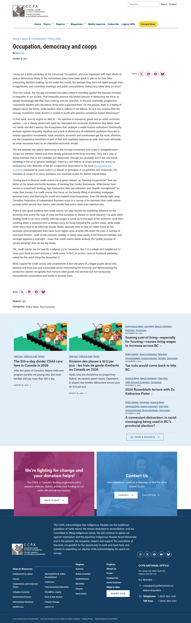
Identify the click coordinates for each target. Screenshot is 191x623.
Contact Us (112, 577)
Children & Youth (30, 356)
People (110, 573)
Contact (173, 4)
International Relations (23, 602)
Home (37, 24)
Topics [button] (46, 24)
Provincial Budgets (132, 358)
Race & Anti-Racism (150, 410)
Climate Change (52, 602)
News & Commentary (34, 38)
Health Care (18, 606)
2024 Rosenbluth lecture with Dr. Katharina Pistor (150, 391)
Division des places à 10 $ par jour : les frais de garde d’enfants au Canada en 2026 (94, 365)
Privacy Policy (87, 619)
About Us (111, 568)
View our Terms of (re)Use (70, 619)
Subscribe (113, 24)
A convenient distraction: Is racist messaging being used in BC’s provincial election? (150, 421)
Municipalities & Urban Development (55, 575)
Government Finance (22, 597)
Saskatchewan (82, 578)
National (79, 568)
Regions (80, 564)
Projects (111, 564)
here (52, 169)
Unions (16, 579)
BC (24, 301)
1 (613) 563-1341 (167, 596)
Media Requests (114, 582)
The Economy (47, 306)
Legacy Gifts (128, 24)
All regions (145, 579)
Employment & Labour (134, 326)
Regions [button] (60, 24)
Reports (41, 356)
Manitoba (80, 583)
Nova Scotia (81, 593)
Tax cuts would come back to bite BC (150, 367)
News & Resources (22, 568)
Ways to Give (113, 587)
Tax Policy (162, 358)
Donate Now (148, 24)
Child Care (18, 356)
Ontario (79, 588)
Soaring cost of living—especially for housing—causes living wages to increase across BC (150, 341)
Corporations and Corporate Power (25, 585)
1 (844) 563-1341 (167, 601)
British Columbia (131, 354)
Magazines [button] (77, 24)
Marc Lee (19, 53)
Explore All (49, 606)
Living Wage (149, 326)
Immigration (144, 402)
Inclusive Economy (21, 592)
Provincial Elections (149, 358)
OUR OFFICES (149, 495)
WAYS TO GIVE (51, 500)
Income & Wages (132, 378)
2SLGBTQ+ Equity (53, 592)
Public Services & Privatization (137, 382)
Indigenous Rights (132, 406)
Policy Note (54, 38)
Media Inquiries (96, 24)
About (164, 4)
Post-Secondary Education (57, 587)
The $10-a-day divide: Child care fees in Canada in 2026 (38, 363)
